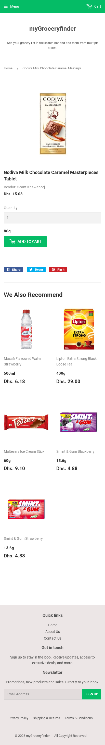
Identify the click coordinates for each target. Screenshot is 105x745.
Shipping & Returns (46, 718)
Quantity (11, 208)
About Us (52, 632)
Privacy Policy (18, 718)
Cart (97, 6)
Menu (14, 6)
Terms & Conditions (79, 718)
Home (8, 68)
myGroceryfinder (52, 28)
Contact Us (52, 638)
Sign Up (92, 694)
